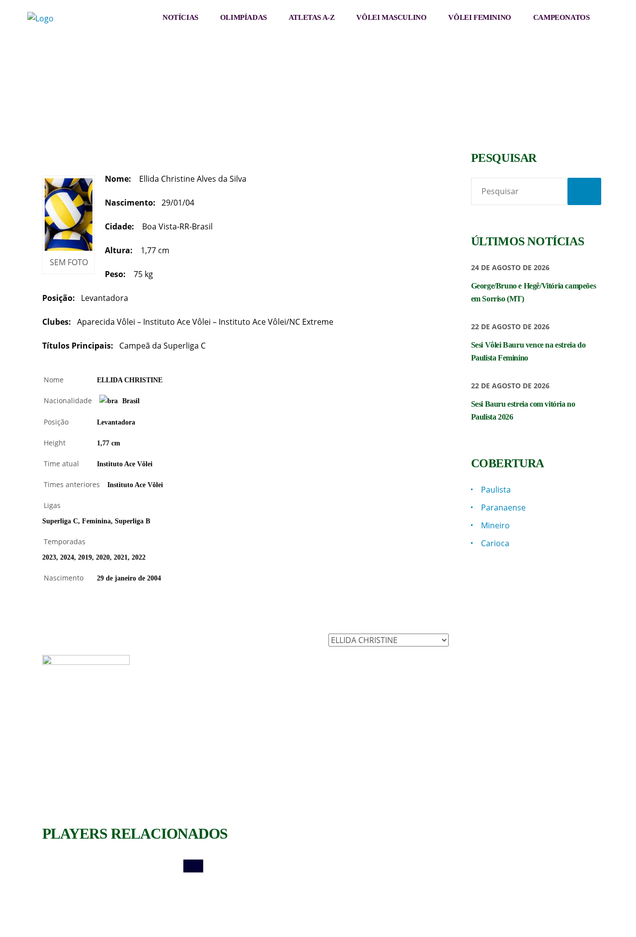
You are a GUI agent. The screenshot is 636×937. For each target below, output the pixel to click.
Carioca (495, 543)
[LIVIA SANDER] (384, 866)
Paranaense (503, 507)
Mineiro (495, 525)
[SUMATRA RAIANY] (245, 866)
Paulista (496, 489)
